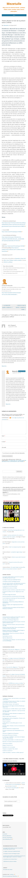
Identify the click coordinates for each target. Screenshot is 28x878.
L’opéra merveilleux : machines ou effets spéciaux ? (13, 752)
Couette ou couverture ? (8, 750)
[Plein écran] (23, 774)
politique (10, 262)
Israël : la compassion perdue (15, 547)
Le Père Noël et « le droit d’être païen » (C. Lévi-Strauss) (12, 723)
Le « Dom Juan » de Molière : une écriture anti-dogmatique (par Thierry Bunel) (14, 737)
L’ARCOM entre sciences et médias (10, 588)
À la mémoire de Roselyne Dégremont (10, 619)
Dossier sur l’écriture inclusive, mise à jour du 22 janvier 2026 (13, 625)
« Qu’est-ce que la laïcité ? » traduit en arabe (21, 307)
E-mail (4, 441)
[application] (14, 769)
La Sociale (13, 786)
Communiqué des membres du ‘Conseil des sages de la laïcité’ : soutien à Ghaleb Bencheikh (14, 617)
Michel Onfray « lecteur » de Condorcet (11, 704)
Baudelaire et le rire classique (9, 747)
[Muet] (21, 774)
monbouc (12, 874)
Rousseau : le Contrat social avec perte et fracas (13, 741)
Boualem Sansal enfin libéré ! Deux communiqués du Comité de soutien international (13, 628)
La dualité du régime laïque (16, 552)
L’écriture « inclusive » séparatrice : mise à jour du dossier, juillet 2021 (14, 711)
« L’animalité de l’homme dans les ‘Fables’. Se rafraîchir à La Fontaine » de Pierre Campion (14, 702)
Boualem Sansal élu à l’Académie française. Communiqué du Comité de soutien (14, 622)
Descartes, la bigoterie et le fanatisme (10, 733)
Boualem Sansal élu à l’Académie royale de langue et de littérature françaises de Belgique (14, 631)
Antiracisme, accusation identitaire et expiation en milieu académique (14, 714)
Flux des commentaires (7, 837)
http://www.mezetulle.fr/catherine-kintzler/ (11, 292)
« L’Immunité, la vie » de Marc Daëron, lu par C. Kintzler (14, 708)
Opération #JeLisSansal (7, 637)
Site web (4, 447)
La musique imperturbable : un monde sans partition (13, 739)
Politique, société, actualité (15, 260)
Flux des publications (7, 835)
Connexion (5, 834)
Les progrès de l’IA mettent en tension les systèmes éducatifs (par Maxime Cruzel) (13, 577)
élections (6, 262)
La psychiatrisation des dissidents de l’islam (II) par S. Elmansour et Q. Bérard (13, 608)
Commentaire (13, 418)
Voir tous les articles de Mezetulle (10, 294)
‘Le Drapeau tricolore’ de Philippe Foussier (11, 581)
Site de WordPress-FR (7, 839)
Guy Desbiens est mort (7, 636)
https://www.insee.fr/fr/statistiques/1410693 (11, 231)
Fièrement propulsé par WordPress (10, 876)
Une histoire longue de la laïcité (9, 594)
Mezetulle (14, 4)
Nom (3, 436)
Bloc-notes (6, 260)
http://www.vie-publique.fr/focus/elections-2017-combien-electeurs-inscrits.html (13, 249)
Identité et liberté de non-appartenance (11, 728)
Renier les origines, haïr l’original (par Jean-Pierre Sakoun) (13, 605)
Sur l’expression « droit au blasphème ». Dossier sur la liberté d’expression (14, 719)
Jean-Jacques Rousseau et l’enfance (10, 735)
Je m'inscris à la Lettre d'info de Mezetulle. (14, 453)
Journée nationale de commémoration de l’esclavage (13, 596)
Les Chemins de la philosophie (12, 787)
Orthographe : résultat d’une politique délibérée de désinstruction (13, 602)
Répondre (4, 366)
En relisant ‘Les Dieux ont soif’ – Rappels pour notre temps (13, 592)
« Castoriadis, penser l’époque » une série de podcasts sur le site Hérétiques (14, 640)
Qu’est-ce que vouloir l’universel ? (9, 716)
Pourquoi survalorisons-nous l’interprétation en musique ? (13, 731)
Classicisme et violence (7, 743)
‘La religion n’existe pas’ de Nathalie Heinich (12, 579)
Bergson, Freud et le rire (8, 745)
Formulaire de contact (7, 869)
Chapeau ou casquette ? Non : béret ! (10, 748)
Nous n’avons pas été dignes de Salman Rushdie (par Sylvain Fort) (13, 706)
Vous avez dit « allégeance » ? (9, 600)
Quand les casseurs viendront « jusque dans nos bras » (14, 589)
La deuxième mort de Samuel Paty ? (10, 586)
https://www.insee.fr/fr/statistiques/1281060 (14, 246)
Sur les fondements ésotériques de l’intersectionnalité (14, 598)
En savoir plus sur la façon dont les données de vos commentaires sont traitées (14, 461)
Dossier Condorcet (6, 721)
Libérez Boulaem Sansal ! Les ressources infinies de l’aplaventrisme (13, 634)
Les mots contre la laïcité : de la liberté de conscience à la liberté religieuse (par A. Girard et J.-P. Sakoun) (14, 584)
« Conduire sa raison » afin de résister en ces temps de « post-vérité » (14, 699)
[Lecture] (4, 774)
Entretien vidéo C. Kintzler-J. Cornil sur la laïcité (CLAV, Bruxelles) (14, 726)
